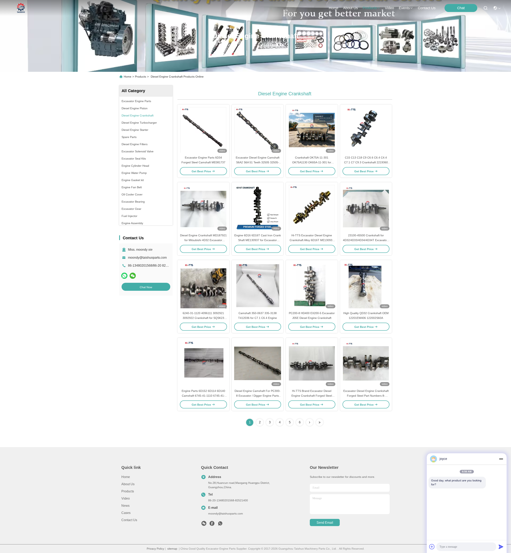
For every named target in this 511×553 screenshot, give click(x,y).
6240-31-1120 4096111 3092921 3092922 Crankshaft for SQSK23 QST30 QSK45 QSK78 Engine (203, 317)
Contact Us (129, 520)
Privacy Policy (155, 548)
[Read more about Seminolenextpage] (309, 422)
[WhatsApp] (124, 275)
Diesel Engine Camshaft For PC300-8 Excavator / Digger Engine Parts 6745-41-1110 (257, 395)
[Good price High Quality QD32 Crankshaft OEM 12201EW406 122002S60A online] (366, 285)
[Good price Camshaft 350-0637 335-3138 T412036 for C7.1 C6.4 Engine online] (257, 285)
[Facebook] (212, 524)
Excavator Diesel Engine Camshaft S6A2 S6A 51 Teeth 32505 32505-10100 (257, 162)
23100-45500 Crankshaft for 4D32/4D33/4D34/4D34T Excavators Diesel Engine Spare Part (366, 240)
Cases (126, 513)
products (370, 8)
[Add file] (432, 546)
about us (350, 8)
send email (325, 522)
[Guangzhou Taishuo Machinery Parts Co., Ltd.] (21, 8)
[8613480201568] (220, 524)
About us (128, 484)
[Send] (501, 546)
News (125, 505)
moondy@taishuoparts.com (147, 257)
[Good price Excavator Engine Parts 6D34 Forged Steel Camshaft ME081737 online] (203, 130)
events (404, 8)
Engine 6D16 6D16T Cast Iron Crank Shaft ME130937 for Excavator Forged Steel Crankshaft (257, 240)
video (389, 8)
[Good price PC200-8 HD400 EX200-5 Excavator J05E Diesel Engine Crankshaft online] (311, 285)
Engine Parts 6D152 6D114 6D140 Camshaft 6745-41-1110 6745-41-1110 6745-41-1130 (203, 395)
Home (333, 8)
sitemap (172, 548)
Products (140, 76)
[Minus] (501, 458)
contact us (427, 8)
